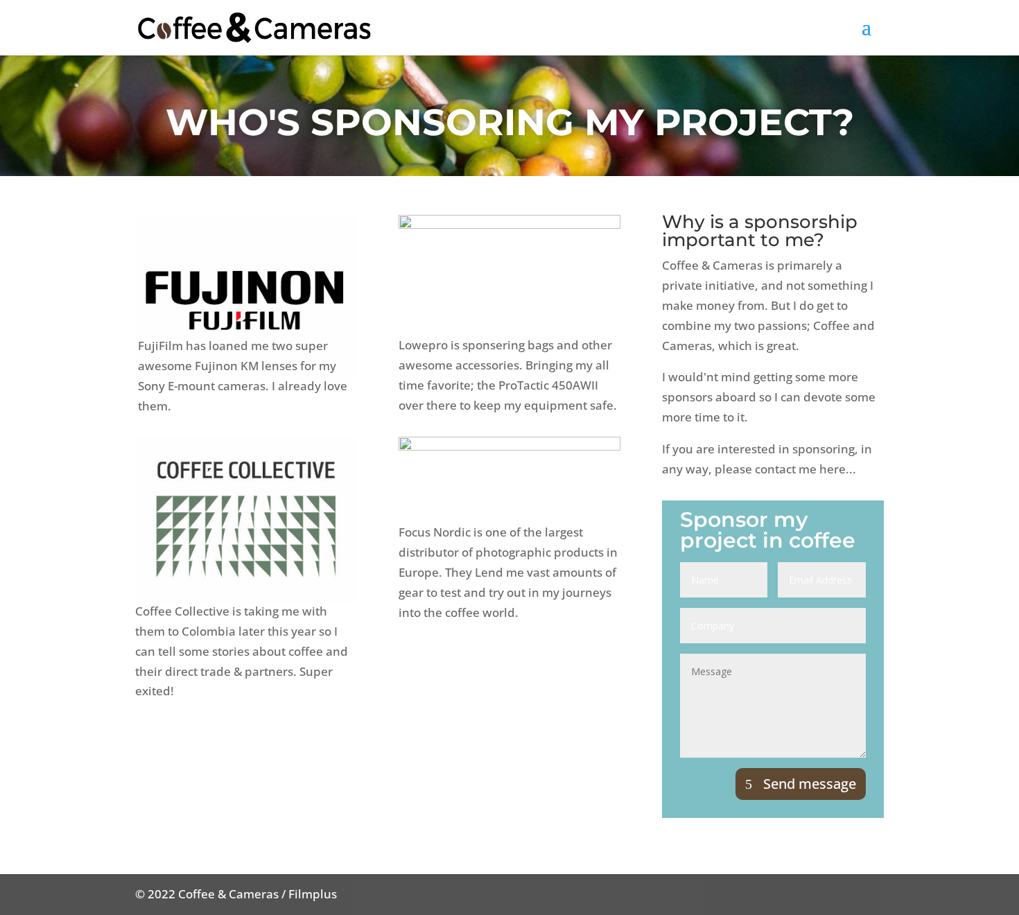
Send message (809, 783)
